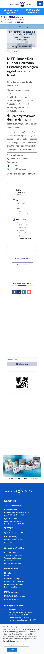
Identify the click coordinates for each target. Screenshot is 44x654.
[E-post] (29, 292)
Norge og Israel (9, 561)
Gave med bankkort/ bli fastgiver (20, 612)
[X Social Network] (19, 292)
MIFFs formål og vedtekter (14, 581)
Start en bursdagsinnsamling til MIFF (22, 620)
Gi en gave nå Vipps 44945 (11, 11)
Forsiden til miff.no (11, 552)
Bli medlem (8, 573)
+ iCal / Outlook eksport (22, 264)
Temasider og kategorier (13, 558)
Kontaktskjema (16, 505)
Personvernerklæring (12, 587)
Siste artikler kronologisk (13, 555)
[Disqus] (22, 423)
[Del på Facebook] (14, 292)
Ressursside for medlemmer (14, 584)
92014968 (22, 232)
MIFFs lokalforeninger (12, 578)
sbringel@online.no (25, 238)
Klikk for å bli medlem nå (33, 11)
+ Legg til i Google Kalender (22, 258)
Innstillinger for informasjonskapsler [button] (17, 645)
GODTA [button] (11, 650)
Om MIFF (7, 576)
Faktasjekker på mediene (13, 563)
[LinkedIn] (24, 292)
